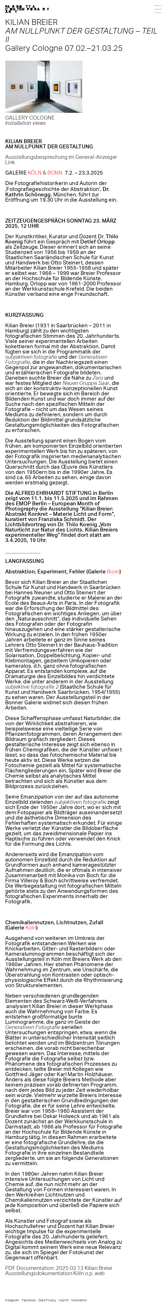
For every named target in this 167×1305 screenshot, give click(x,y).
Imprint (64, 1300)
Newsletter (79, 1300)
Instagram (12, 1300)
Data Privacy (47, 1300)
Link (10, 162)
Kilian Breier (31, 22)
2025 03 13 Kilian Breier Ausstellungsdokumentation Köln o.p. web (59, 1271)
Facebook (29, 1300)
